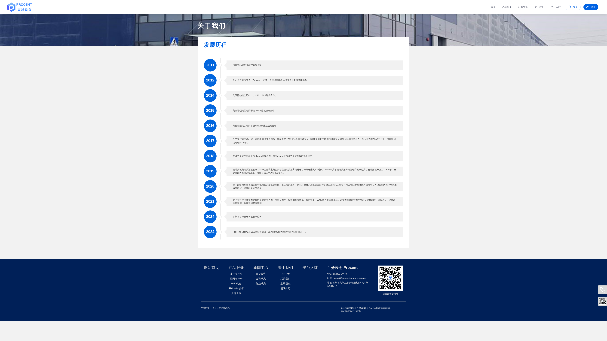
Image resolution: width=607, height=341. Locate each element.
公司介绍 (285, 273)
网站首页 (211, 267)
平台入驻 (556, 7)
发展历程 (285, 283)
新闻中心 (523, 7)
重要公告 (261, 273)
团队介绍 (285, 288)
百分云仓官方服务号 (221, 308)
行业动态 (261, 283)
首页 (493, 7)
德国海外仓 (236, 278)
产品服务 (507, 7)
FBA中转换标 (236, 288)
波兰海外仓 (236, 273)
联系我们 (285, 278)
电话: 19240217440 (337, 273)
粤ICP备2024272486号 (351, 311)
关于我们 (539, 7)
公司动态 (261, 278)
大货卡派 (236, 293)
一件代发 (236, 283)
